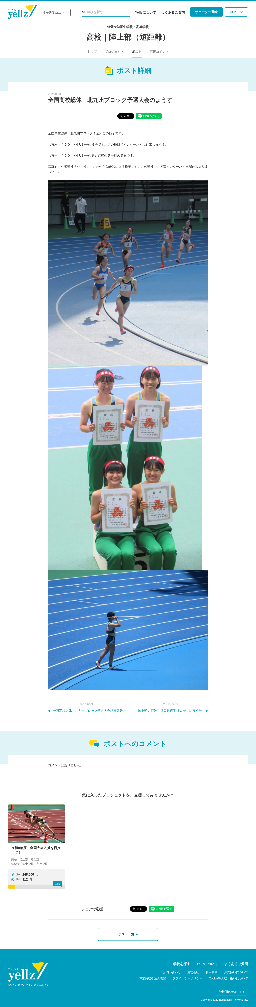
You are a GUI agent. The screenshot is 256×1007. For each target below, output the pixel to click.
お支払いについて (236, 972)
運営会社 (193, 972)
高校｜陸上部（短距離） (128, 37)
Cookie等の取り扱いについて (228, 978)
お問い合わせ (172, 972)
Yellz (22, 12)
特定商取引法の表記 (152, 978)
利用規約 (212, 972)
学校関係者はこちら (55, 12)
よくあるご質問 (173, 12)
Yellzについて (145, 12)
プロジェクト (114, 51)
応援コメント (159, 51)
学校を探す (181, 964)
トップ (92, 51)
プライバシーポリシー (187, 978)
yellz (28, 974)
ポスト (137, 51)
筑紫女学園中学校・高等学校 (128, 27)
